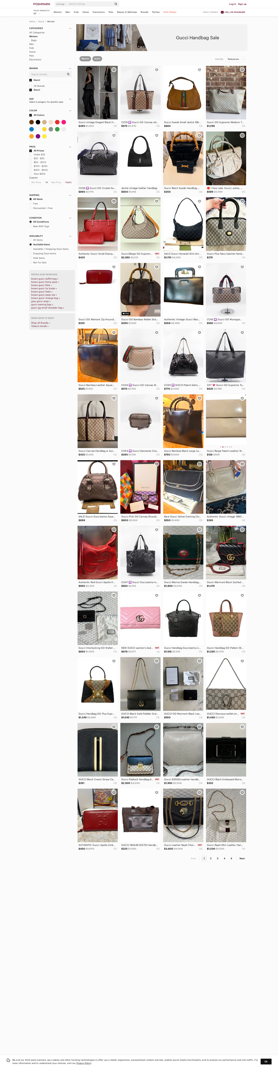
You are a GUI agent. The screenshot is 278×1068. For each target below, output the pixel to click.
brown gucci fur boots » (44, 288)
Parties (156, 12)
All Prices (39, 150)
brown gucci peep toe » (44, 294)
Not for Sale (39, 262)
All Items (38, 199)
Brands (144, 12)
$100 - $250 (40, 166)
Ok (266, 1061)
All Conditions (41, 221)
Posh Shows (169, 12)
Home (86, 12)
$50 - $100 (40, 162)
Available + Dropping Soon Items (51, 249)
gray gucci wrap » (41, 301)
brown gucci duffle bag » (45, 278)
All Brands (39, 85)
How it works (210, 12)
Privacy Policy (83, 1063)
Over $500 (40, 173)
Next (242, 858)
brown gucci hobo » (42, 291)
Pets (111, 12)
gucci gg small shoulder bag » (47, 307)
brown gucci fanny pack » (45, 282)
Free (35, 203)
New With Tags (41, 226)
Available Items (41, 244)
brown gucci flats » (41, 285)
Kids (76, 12)
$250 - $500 (41, 170)
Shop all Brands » (40, 322)
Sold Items (39, 258)
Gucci (41, 21)
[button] (62, 4)
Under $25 (39, 154)
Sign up (242, 4)
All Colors (39, 115)
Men (67, 12)
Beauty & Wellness (127, 12)
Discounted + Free (43, 208)
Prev (193, 858)
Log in (232, 4)
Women (58, 12)
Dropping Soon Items (44, 253)
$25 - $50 (39, 158)
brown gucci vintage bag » (45, 298)
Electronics (99, 12)
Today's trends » (40, 326)
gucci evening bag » (42, 304)
